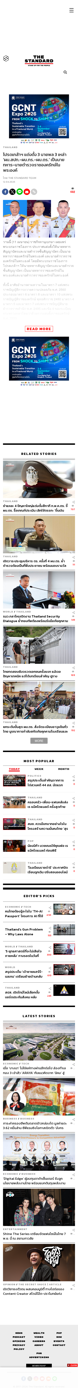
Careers (39, 1341)
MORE (39, 741)
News (19, 1333)
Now (59, 1337)
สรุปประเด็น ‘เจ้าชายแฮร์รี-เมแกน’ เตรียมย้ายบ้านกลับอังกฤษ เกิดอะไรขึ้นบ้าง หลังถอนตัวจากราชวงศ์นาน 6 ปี (24, 973)
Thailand (10, 147)
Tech (27, 907)
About (38, 1345)
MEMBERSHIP (39, 1365)
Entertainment (15, 1229)
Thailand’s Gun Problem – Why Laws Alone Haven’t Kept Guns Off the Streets (24, 931)
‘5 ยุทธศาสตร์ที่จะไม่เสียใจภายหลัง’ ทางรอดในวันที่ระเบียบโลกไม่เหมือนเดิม (23, 953)
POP (31, 841)
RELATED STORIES (39, 453)
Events (59, 1341)
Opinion (9, 1284)
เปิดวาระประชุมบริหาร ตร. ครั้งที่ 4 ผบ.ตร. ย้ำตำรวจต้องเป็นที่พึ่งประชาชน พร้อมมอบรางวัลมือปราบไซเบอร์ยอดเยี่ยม (34, 563)
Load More (39, 1303)
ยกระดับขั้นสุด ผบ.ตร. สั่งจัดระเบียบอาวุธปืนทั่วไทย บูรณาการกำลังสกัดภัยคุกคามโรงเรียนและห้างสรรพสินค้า (35, 729)
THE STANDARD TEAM (22, 178)
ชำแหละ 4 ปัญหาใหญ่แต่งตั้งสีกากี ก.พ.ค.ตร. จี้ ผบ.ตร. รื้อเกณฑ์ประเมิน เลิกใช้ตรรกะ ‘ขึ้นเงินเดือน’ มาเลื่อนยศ (35, 508)
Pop (59, 1333)
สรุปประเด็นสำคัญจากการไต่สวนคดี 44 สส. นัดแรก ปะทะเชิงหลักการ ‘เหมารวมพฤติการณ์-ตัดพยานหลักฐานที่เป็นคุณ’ (46, 782)
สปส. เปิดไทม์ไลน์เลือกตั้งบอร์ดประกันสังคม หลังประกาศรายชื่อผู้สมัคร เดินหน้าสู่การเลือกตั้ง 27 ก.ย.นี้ (23, 994)
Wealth (39, 1333)
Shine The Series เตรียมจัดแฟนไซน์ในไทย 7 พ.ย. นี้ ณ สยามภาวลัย (34, 1236)
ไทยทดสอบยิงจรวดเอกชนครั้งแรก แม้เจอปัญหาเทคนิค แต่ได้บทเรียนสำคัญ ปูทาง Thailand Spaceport (32, 673)
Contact (59, 1345)
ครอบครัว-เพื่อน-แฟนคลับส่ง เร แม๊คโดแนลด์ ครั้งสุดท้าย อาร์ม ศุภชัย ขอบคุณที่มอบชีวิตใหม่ (48, 804)
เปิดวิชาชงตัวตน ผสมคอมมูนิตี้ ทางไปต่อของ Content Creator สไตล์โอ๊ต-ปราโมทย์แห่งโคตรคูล (33, 1291)
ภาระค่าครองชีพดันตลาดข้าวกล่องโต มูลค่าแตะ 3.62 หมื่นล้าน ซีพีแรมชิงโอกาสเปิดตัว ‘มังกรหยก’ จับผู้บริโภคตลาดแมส (35, 1125)
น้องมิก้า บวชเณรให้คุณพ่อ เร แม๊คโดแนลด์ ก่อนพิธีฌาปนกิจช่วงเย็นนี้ (48, 847)
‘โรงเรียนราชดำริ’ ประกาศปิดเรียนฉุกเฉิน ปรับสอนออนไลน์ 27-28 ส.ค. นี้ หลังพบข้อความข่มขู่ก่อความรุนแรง (48, 869)
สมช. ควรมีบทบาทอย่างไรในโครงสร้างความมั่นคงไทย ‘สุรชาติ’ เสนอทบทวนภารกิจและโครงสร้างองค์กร (48, 826)
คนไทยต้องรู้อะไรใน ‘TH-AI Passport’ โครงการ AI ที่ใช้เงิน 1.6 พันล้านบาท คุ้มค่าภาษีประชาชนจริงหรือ (25, 913)
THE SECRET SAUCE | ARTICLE (40, 1284)
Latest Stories (39, 1016)
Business (10, 1118)
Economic (12, 907)
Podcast (19, 1337)
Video (38, 1337)
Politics (34, 776)
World (8, 612)
